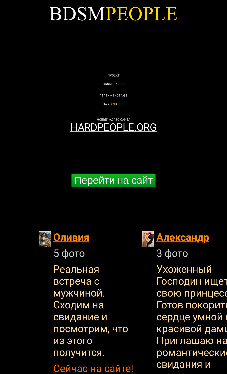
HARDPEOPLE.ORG (113, 127)
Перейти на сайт (113, 180)
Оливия (71, 237)
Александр (182, 237)
